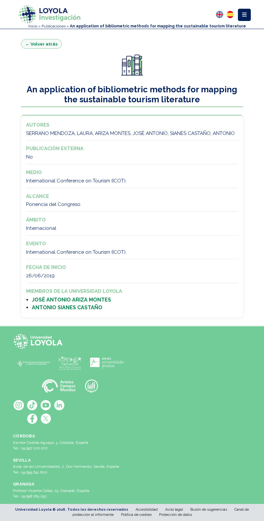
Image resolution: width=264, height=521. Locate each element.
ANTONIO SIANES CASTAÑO (67, 307)
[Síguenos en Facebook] (32, 419)
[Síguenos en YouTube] (46, 405)
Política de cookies (136, 515)
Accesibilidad (147, 509)
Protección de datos (175, 515)
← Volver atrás (41, 43)
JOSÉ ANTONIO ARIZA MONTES (71, 300)
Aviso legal (174, 509)
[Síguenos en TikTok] (32, 405)
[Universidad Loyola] (39, 341)
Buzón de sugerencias (208, 509)
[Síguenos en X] (46, 419)
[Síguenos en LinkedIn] (59, 405)
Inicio (32, 26)
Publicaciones (54, 26)
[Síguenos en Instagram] (19, 405)
